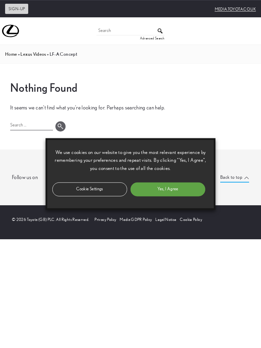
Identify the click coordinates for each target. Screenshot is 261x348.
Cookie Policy (191, 220)
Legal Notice (165, 220)
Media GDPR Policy (136, 220)
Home (11, 54)
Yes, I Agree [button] (167, 189)
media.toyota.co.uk (235, 9)
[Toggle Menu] (252, 31)
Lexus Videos (33, 54)
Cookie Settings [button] (89, 189)
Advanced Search (152, 38)
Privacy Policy (105, 220)
